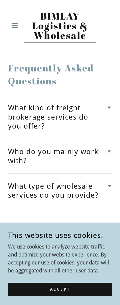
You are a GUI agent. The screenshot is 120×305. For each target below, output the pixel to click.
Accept (60, 289)
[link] (60, 25)
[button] (16, 25)
